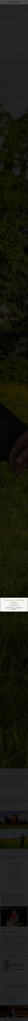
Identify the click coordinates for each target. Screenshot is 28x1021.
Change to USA (10, 607)
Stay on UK (14, 605)
